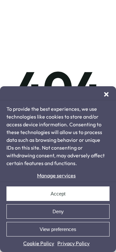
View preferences (58, 229)
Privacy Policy (73, 243)
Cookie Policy (38, 243)
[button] (106, 94)
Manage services (56, 175)
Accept (58, 193)
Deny (58, 211)
